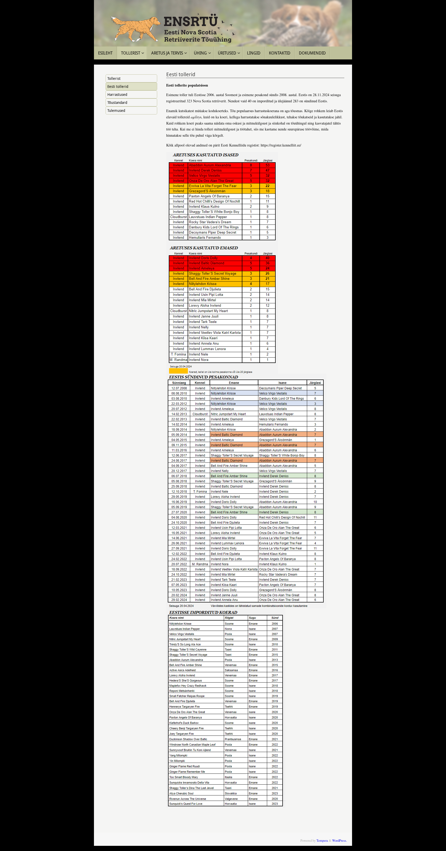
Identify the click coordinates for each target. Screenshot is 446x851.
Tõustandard (117, 102)
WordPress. (339, 840)
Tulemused (116, 110)
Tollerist (114, 78)
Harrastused (117, 94)
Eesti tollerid (117, 86)
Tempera (322, 840)
